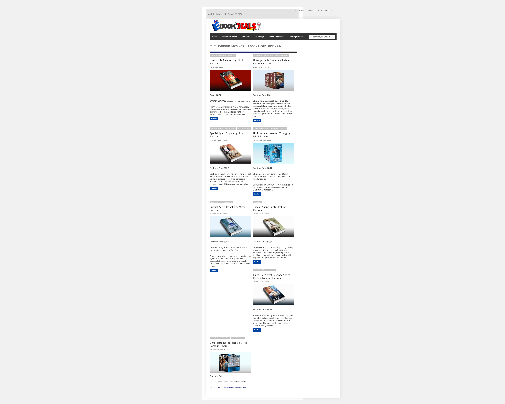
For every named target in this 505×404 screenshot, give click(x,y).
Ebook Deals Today (229, 37)
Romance (284, 128)
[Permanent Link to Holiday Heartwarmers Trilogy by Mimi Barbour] (273, 153)
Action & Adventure (217, 128)
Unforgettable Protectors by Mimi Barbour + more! (229, 344)
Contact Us (328, 10)
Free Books (246, 37)
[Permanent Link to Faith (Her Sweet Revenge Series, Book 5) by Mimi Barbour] (273, 294)
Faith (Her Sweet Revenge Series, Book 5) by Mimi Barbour (272, 276)
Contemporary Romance (218, 55)
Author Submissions (297, 10)
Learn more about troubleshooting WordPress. (228, 387)
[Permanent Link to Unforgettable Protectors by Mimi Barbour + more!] (230, 362)
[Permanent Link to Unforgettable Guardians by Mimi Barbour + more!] (273, 80)
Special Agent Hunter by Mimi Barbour (270, 208)
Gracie (221, 67)
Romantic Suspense (244, 128)
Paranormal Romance (281, 55)
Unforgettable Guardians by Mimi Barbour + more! (272, 62)
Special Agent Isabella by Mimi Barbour (227, 208)
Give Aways (260, 37)
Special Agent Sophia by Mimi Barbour (227, 135)
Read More (214, 118)
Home (214, 37)
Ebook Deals (232, 55)
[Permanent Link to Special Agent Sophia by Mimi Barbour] (230, 153)
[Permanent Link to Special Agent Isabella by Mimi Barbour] (230, 226)
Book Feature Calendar (314, 10)
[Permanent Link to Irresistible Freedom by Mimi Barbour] (230, 80)
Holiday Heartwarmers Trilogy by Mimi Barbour (271, 135)
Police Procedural (230, 128)
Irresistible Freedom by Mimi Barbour (226, 62)
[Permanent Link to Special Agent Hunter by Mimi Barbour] (273, 226)
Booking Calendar (296, 37)
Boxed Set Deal (258, 55)
